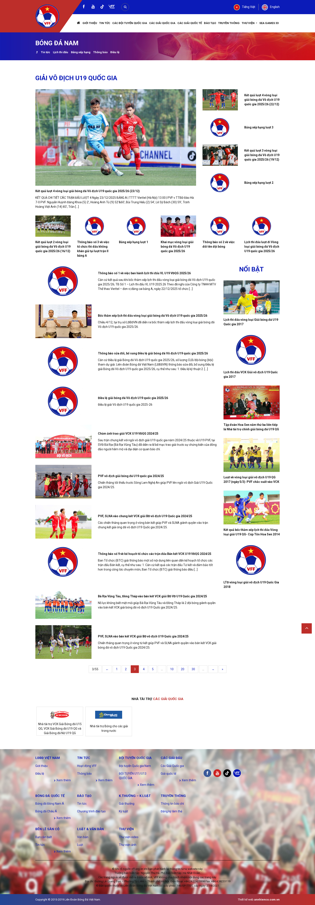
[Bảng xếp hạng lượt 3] (220, 127)
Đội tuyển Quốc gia (135, 758)
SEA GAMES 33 (269, 23)
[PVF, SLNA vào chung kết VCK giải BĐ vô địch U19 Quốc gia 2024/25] (63, 522)
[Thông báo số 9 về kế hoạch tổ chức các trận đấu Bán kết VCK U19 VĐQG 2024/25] (63, 562)
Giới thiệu (89, 23)
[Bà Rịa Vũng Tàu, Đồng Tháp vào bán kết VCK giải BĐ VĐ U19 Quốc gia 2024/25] (63, 602)
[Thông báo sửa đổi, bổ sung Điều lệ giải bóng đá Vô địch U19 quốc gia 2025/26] (63, 361)
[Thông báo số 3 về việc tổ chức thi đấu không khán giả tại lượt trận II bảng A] (94, 226)
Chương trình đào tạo (91, 811)
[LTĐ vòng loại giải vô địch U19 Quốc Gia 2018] (252, 560)
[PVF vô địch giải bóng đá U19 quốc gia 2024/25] (63, 481)
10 (172, 669)
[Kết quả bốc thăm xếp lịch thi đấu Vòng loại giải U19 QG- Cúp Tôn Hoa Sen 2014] (252, 507)
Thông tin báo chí (172, 803)
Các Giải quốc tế (189, 23)
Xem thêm (63, 780)
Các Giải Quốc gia (162, 23)
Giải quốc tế (168, 773)
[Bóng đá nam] (36, 52)
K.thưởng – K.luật (135, 796)
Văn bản (82, 837)
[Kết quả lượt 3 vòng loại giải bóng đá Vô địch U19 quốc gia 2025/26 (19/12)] (220, 155)
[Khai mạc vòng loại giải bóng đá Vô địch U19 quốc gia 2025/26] (178, 226)
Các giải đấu (171, 758)
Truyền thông (229, 23)
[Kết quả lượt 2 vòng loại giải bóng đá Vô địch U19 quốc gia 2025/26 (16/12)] (53, 226)
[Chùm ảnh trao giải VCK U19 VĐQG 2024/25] (63, 441)
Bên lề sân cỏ (47, 829)
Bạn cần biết (43, 837)
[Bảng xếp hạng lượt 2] (220, 182)
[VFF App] (111, 7)
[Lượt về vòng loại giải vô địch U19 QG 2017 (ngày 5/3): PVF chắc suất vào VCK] (252, 455)
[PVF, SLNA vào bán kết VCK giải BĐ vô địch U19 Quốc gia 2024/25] (63, 642)
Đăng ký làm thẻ (171, 811)
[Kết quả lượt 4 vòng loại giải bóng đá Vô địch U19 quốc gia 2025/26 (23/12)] (115, 137)
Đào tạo (210, 23)
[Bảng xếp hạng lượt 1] (136, 226)
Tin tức (104, 23)
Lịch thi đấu (60, 52)
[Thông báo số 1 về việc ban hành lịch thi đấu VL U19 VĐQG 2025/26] (63, 281)
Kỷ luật (123, 811)
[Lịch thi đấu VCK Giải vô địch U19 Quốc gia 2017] (252, 350)
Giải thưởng (126, 803)
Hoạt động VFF (87, 766)
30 (193, 669)
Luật (80, 844)
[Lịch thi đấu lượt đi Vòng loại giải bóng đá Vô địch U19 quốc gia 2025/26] (262, 226)
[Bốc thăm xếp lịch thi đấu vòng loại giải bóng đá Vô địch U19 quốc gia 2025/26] (63, 321)
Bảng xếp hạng (80, 52)
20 (182, 669)
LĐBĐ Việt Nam (47, 758)
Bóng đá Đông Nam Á (49, 803)
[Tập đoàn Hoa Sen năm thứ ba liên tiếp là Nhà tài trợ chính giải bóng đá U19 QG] (252, 402)
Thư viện (248, 23)
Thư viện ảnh (127, 844)
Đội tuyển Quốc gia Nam (135, 766)
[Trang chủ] (78, 23)
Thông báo (100, 52)
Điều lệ (114, 52)
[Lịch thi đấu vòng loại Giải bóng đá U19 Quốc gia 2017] (252, 297)
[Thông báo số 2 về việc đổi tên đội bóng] (220, 226)
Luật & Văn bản (90, 829)
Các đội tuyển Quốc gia (129, 23)
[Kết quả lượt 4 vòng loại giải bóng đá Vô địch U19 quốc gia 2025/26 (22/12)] (220, 99)
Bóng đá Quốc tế (49, 796)
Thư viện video (128, 837)
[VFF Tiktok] (102, 7)
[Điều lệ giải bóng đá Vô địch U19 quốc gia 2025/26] (63, 401)
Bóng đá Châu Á (46, 811)
